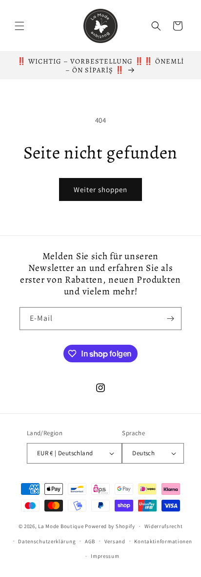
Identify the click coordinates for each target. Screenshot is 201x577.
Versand (114, 541)
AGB (90, 541)
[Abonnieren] (170, 318)
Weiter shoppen (100, 189)
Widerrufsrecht (163, 526)
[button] (19, 26)
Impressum (105, 556)
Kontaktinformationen (163, 541)
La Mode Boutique (60, 526)
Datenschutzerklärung (47, 541)
